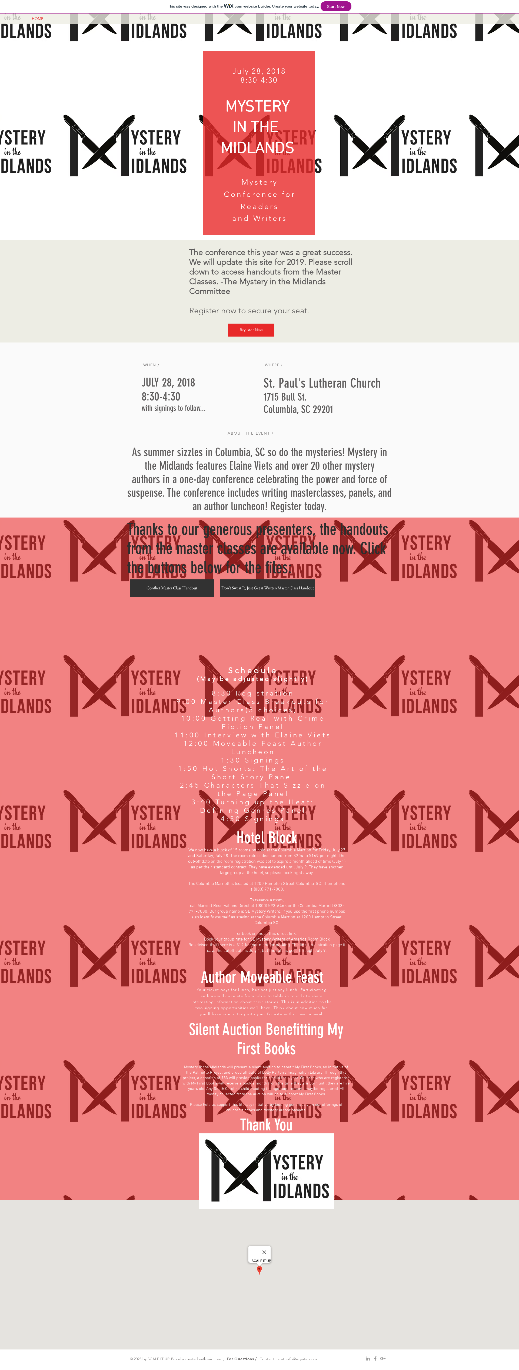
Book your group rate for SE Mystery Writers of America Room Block (267, 939)
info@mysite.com (301, 1358)
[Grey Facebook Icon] (375, 1358)
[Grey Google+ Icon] (383, 1358)
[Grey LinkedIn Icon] (368, 1358)
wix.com (214, 1358)
